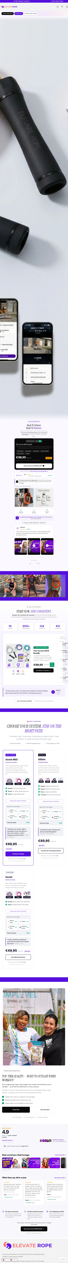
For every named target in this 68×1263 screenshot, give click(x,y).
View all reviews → (60, 1155)
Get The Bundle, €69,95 (24, 701)
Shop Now (16, 1110)
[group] (34, 1163)
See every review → (60, 1177)
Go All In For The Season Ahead (51, 851)
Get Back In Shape (18, 854)
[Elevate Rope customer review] (11, 1163)
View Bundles (45, 1110)
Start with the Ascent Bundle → (39, 471)
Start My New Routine (18, 957)
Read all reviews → (7, 1140)
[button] (58, 7)
